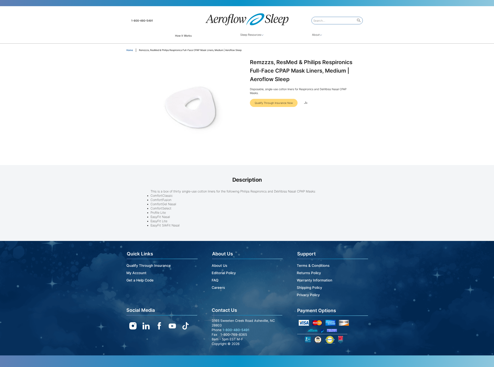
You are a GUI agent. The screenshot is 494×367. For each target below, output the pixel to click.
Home (129, 50)
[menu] (247, 36)
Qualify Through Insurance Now (274, 102)
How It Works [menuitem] (183, 35)
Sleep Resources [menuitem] (250, 34)
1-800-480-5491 (142, 20)
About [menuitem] (316, 34)
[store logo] (247, 17)
